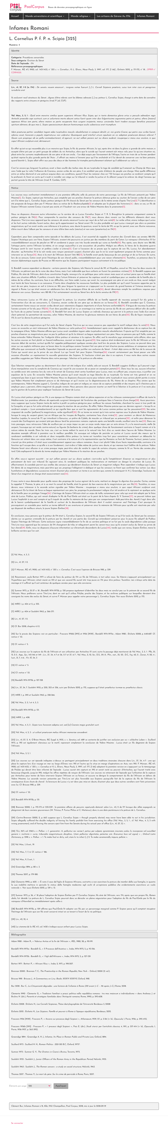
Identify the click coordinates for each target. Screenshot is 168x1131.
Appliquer (61, 1086)
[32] (128, 418)
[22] (128, 315)
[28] (137, 400)
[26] (105, 352)
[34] (66, 474)
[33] (144, 421)
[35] (135, 484)
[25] (93, 340)
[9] (114, 229)
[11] (70, 249)
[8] (113, 220)
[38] (67, 508)
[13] (80, 255)
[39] (23, 528)
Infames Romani (145, 16)
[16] (101, 289)
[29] (143, 409)
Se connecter (17, 1123)
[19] (123, 306)
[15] (130, 271)
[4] (131, 204)
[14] (124, 258)
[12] (34, 255)
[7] (89, 217)
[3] (90, 204)
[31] (115, 415)
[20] (46, 309)
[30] (75, 412)
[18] (115, 303)
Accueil (15, 16)
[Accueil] (15, 7)
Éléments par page (17, 1086)
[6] (35, 217)
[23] (147, 325)
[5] (123, 207)
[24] (84, 328)
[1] (20, 198)
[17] (116, 292)
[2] (136, 201)
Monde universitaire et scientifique (44, 16)
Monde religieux (80, 16)
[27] (118, 369)
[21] (49, 312)
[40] (108, 528)
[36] (49, 493)
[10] (119, 243)
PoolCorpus (34, 7)
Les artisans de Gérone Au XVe (113, 16)
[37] (131, 496)
